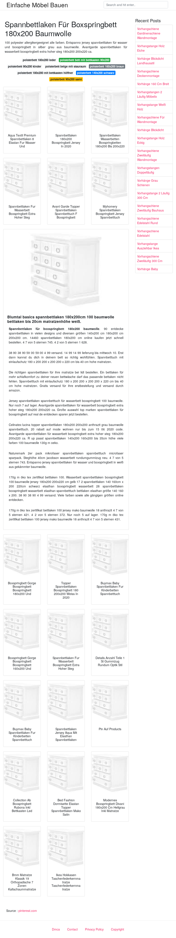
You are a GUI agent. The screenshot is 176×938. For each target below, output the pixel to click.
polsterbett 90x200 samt (66, 79)
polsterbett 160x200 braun (107, 66)
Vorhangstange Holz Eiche (151, 48)
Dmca (56, 929)
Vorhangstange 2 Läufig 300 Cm (153, 195)
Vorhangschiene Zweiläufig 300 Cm (149, 258)
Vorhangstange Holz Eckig (151, 140)
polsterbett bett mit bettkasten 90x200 (84, 60)
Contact (72, 929)
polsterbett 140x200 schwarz (95, 73)
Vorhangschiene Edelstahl (148, 233)
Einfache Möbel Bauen (37, 4)
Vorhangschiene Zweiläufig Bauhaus (150, 208)
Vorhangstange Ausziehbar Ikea (148, 245)
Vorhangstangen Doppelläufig (148, 170)
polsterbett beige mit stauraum (65, 66)
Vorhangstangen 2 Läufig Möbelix (149, 94)
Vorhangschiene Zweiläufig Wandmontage (148, 155)
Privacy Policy (94, 929)
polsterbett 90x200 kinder (24, 66)
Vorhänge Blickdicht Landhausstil (150, 60)
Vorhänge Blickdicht (150, 130)
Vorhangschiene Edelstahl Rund (148, 220)
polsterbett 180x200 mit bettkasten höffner (45, 73)
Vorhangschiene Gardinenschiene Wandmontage (148, 33)
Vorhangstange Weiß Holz (151, 106)
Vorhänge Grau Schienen (147, 182)
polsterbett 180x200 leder (39, 60)
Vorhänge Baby (147, 269)
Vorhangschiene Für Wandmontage (151, 119)
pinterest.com (27, 910)
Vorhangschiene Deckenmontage (148, 73)
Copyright (117, 929)
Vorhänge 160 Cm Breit (153, 84)
